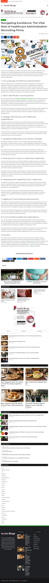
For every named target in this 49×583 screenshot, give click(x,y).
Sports (3, 517)
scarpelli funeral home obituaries (8, 511)
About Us (35, 544)
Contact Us (36, 542)
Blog (3, 468)
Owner (3, 33)
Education (4, 479)
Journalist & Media (5, 501)
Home (3, 17)
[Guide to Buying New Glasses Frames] (8, 294)
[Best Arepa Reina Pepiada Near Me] (4, 343)
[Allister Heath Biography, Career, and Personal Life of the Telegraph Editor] (4, 417)
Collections (4, 475)
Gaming (3, 491)
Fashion (3, 483)
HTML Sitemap (37, 538)
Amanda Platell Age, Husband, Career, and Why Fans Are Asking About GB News (28, 426)
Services (3, 513)
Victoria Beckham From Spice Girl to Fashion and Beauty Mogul (24, 358)
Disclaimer (36, 536)
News (3, 505)
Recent (8, 331)
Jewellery (4, 499)
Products (3, 507)
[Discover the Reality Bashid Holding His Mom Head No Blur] (4, 422)
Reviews (3, 509)
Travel (3, 520)
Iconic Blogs (24, 580)
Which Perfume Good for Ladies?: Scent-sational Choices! (40, 291)
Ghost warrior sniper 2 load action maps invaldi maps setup (23, 436)
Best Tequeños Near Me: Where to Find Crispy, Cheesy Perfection (24, 347)
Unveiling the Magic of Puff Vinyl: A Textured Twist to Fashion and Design (26, 432)
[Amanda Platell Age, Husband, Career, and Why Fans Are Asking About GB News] (4, 428)
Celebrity (3, 473)
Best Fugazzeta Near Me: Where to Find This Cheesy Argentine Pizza (25, 335)
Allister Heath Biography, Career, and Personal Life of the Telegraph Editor (26, 415)
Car (2, 471)
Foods (3, 487)
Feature (3, 485)
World (3, 522)
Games (3, 489)
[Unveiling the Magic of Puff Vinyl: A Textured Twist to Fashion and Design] (4, 433)
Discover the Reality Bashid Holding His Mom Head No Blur (23, 420)
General (3, 493)
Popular (23, 331)
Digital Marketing (5, 477)
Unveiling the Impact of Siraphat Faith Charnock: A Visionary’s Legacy (23, 299)
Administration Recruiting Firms (25, 253)
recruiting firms (31, 244)
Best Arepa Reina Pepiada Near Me (15, 1)
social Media (4, 515)
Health (3, 495)
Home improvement (6, 497)
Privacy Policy (36, 540)
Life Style (7, 17)
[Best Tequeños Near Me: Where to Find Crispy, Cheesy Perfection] (4, 348)
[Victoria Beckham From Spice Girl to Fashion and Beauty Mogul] (4, 360)
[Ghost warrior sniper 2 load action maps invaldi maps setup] (4, 438)
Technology (4, 518)
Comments (39, 331)
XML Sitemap (36, 548)
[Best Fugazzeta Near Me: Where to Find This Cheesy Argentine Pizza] (4, 337)
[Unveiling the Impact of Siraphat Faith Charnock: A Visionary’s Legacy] (24, 293)
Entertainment (5, 481)
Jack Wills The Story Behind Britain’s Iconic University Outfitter (24, 352)
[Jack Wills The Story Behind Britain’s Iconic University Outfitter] (4, 354)
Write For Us (36, 546)
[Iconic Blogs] (10, 5)
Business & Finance (6, 469)
